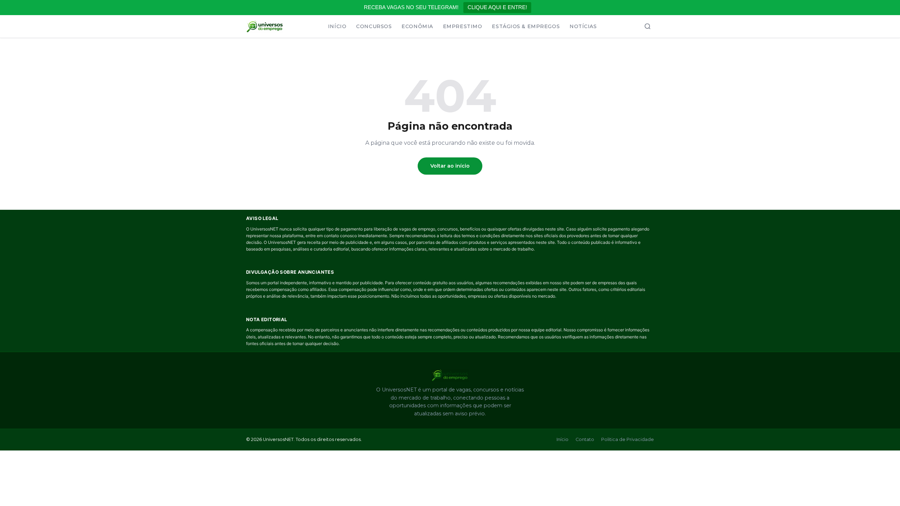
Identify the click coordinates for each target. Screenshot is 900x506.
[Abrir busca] (647, 26)
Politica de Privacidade (627, 439)
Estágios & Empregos (526, 26)
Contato (585, 439)
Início (337, 26)
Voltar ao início (450, 166)
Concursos (374, 26)
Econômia (417, 26)
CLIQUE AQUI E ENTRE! (497, 7)
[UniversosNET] (264, 26)
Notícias (583, 26)
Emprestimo (462, 26)
